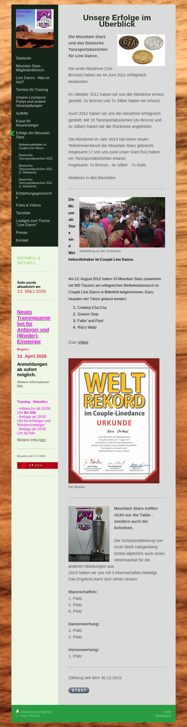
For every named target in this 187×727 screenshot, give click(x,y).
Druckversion (29, 711)
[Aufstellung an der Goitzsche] (122, 222)
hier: (42, 440)
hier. (20, 385)
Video (83, 342)
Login (167, 711)
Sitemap (46, 711)
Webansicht (163, 715)
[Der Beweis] (113, 420)
